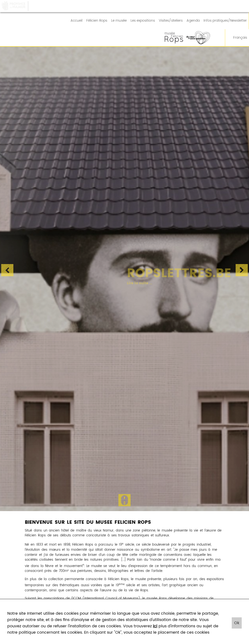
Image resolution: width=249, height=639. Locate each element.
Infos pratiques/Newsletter (225, 21)
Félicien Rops (96, 21)
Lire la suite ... (131, 283)
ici (155, 626)
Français (240, 38)
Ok (236, 623)
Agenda (193, 21)
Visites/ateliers (171, 21)
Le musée (119, 21)
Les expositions (143, 21)
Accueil (76, 21)
